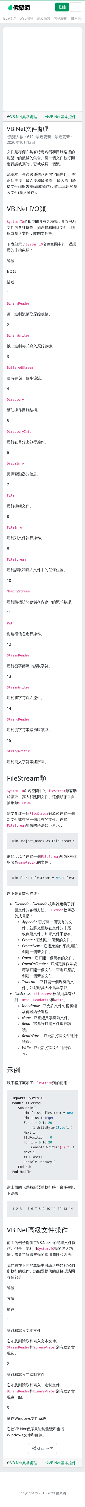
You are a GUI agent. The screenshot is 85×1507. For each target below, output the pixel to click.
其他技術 (60, 18)
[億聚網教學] (19, 7)
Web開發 (26, 18)
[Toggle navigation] (75, 7)
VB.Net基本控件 (62, 116)
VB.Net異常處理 (23, 116)
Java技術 (9, 18)
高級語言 (43, 18)
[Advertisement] (42, 69)
